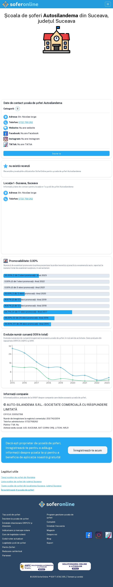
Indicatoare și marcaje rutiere (16, 530)
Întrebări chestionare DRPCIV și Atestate (17, 524)
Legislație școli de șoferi (14, 543)
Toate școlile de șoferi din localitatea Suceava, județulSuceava (31, 486)
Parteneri (6, 555)
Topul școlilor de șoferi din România (18, 477)
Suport (50, 543)
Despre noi (52, 534)
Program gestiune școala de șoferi (60, 516)
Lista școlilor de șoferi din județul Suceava (21, 481)
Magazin (51, 530)
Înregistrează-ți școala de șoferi (17, 490)
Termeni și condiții (75, 577)
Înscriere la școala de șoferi (15, 519)
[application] (56, 365)
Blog (49, 539)
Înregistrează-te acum (87, 450)
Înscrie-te (56, 154)
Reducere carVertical (12, 551)
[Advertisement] (56, 75)
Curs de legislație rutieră (13, 534)
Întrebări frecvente (56, 526)
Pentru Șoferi (8, 547)
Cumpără (51, 522)
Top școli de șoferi (11, 514)
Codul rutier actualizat (12, 539)
